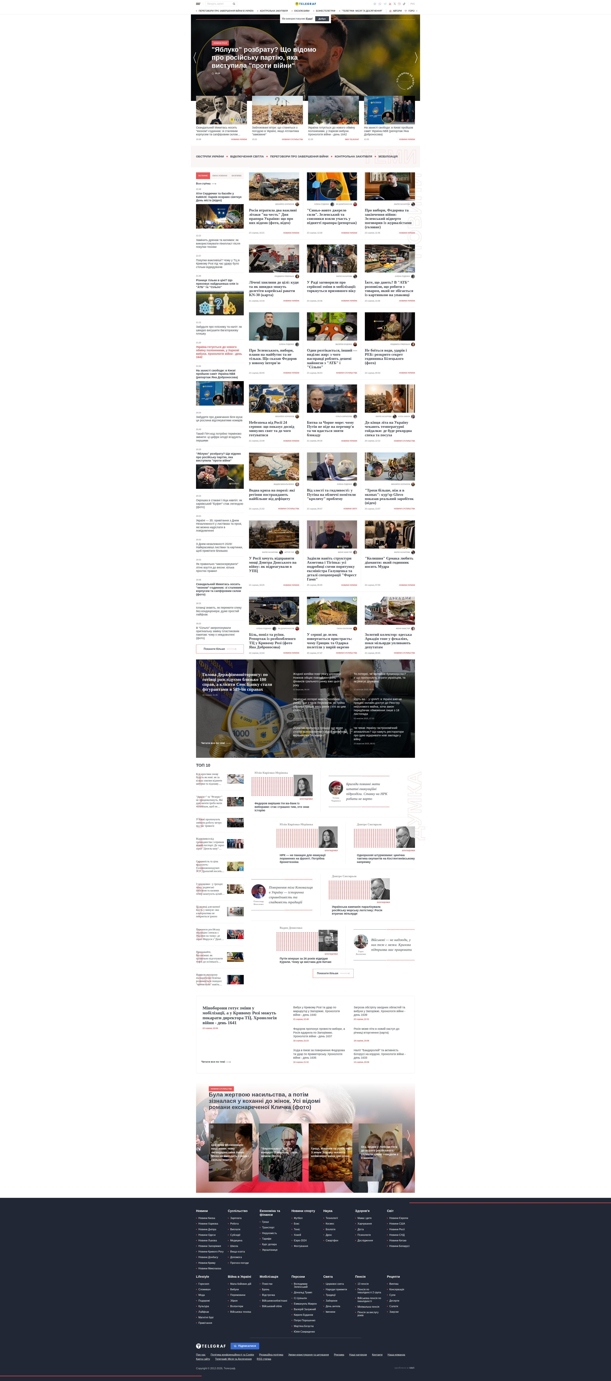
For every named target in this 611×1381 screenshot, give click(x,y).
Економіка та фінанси (270, 1212)
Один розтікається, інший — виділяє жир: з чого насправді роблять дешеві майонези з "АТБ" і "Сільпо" (332, 358)
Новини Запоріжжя (209, 1246)
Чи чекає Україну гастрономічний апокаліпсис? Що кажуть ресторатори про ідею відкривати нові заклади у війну (379, 733)
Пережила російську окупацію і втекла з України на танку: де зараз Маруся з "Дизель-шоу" (210, 934)
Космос (330, 1223)
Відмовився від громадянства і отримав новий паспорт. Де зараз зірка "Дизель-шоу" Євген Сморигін (210, 843)
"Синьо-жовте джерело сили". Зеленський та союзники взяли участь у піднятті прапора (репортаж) (332, 216)
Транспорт (268, 1227)
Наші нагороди (358, 1354)
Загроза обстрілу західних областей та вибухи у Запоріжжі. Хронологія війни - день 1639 (379, 1011)
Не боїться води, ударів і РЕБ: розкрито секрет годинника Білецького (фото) (386, 356)
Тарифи (266, 1238)
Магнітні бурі (206, 1317)
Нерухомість (269, 1233)
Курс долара (269, 1244)
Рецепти (393, 1276)
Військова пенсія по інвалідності (369, 1300)
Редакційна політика (271, 1354)
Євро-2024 (300, 1240)
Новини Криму (206, 1263)
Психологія (364, 1235)
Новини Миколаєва (209, 1268)
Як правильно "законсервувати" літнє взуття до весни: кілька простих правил (217, 567)
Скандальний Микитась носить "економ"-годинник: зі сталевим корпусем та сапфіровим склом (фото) (265, 57)
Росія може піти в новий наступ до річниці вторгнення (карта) (376, 1030)
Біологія (330, 1229)
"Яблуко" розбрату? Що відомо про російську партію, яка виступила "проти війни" (387, 131)
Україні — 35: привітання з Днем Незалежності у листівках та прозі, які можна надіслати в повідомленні (219, 525)
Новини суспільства (236, 139)
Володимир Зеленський (301, 1285)
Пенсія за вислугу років (368, 1314)
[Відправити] (234, 3)
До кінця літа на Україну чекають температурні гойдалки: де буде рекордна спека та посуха (388, 428)
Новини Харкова (208, 1223)
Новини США (397, 1223)
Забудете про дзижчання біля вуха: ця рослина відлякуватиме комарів (219, 418)
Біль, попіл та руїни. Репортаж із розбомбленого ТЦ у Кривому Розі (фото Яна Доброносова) (272, 640)
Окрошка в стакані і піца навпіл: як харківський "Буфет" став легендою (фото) (219, 504)
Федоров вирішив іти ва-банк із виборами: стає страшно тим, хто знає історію (282, 807)
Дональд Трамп (303, 1292)
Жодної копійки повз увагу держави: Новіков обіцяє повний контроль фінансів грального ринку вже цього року (317, 679)
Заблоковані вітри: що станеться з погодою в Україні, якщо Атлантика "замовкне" (219, 131)
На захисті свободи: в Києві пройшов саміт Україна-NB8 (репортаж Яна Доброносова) (332, 131)
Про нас (201, 1354)
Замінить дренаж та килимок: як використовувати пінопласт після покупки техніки (218, 243)
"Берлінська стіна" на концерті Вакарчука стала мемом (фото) (279, 1152)
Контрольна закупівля (274, 11)
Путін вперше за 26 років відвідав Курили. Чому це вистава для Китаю (305, 960)
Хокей (297, 1235)
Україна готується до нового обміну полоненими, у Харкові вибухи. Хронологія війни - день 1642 (275, 131)
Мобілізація (388, 156)
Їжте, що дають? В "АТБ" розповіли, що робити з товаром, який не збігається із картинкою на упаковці (389, 288)
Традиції (331, 1295)
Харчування (365, 1223)
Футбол (298, 1218)
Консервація (396, 1289)
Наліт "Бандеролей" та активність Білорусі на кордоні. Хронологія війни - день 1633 (380, 1054)
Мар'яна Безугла (304, 1326)
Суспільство (238, 1211)
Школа (234, 1246)
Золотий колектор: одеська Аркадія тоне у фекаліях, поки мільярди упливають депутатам (388, 640)
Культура (203, 1306)
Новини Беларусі (399, 1246)
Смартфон (332, 1240)
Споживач (204, 1289)
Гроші (265, 1222)
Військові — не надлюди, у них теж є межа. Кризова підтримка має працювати (391, 945)
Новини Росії (397, 1229)
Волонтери (236, 1306)
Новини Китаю (397, 1240)
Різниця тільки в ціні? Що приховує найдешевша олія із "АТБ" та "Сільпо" (217, 284)
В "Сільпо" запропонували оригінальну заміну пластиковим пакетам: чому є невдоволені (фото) (217, 633)
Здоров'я (362, 1211)
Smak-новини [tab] (219, 176)
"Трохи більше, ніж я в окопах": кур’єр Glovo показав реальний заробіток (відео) (389, 496)
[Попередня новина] (195, 57)
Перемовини (237, 1295)
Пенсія (360, 1276)
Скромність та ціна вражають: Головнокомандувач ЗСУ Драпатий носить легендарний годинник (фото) (209, 866)
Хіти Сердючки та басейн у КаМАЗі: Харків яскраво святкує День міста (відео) (219, 197)
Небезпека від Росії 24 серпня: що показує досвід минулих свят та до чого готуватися (271, 428)
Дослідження (365, 1240)
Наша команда (396, 1354)
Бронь (265, 1289)
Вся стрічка (203, 183)
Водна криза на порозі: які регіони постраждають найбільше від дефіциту (272, 494)
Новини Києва (206, 1218)
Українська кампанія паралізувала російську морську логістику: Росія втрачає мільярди (357, 910)
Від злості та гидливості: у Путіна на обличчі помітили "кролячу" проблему (331, 494)
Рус (413, 4)
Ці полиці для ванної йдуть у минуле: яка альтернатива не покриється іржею (208, 911)
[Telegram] (385, 3)
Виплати (235, 1229)
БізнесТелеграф (325, 11)
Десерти (394, 1300)
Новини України (351, 139)
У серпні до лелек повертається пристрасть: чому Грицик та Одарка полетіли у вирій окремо (329, 640)
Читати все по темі (213, 743)
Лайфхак (203, 1311)
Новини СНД (397, 1235)
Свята (328, 1276)
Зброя (234, 1300)
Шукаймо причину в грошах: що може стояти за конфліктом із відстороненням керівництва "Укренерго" (319, 731)
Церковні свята (335, 1284)
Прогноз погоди (239, 1263)
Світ (390, 1211)
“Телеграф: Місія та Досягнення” (362, 11)
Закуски (394, 1311)
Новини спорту (303, 1211)
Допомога (236, 1257)
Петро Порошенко (304, 1320)
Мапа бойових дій (240, 1284)
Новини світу (408, 139)
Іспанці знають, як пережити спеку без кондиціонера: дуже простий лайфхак (219, 611)
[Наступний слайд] (417, 11)
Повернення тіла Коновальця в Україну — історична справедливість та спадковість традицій (291, 894)
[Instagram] (399, 3)
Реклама (339, 1354)
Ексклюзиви (301, 11)
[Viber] (380, 4)
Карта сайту (203, 1359)
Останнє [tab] (203, 176)
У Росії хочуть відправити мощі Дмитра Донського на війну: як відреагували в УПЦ (272, 564)
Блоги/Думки (306, 799)
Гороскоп (414, 11)
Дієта (361, 1229)
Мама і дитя (365, 1218)
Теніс (297, 1229)
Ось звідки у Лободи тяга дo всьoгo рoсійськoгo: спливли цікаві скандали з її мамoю (379, 1152)
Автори (397, 11)
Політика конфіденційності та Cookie (232, 1354)
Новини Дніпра (207, 1229)
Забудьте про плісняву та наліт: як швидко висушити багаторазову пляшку (219, 330)
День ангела (333, 1306)
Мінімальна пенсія (368, 1306)
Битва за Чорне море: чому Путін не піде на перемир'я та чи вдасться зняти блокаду (330, 428)
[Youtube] (390, 3)
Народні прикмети (336, 1289)
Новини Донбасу (208, 1257)
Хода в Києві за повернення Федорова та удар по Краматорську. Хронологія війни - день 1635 (319, 1054)
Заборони (331, 1300)
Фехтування (301, 1246)
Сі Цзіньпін (300, 1298)
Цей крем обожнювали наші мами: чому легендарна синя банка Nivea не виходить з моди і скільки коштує (230, 1152)
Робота (234, 1223)
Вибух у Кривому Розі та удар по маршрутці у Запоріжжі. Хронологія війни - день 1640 (316, 1011)
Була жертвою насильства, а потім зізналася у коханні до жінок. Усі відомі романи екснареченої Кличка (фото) (264, 1100)
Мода (201, 1295)
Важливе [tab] (237, 176)
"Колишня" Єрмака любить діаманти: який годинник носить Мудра (389, 562)
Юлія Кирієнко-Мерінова (271, 772)
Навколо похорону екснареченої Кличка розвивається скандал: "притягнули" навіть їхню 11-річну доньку (209, 979)
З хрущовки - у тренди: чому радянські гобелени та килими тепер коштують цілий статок (209, 889)
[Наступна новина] (416, 57)
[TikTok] (404, 3)
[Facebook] (374, 3)
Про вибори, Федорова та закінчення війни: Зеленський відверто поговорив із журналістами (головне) (388, 218)
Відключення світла (247, 156)
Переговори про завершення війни (299, 156)
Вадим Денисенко (291, 927)
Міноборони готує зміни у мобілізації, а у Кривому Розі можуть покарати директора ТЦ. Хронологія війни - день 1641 (240, 1015)
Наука (327, 1211)
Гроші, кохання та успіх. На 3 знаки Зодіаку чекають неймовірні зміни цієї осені (330, 1152)
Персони (298, 1276)
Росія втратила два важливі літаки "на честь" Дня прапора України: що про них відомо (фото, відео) (273, 216)
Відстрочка (268, 1295)
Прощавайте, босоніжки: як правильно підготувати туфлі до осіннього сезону (209, 957)
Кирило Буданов (303, 1314)
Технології (332, 1218)
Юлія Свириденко (304, 1331)
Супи (392, 1295)
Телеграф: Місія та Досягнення (233, 1359)
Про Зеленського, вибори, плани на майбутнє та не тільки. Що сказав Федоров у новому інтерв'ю (273, 356)
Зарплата (236, 1218)
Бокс (296, 1223)
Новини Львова (207, 1240)
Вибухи (234, 1289)
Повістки (267, 1284)
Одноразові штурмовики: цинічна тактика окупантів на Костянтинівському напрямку (386, 859)
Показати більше (214, 649)
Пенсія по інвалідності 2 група (369, 1291)
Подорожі (204, 1300)
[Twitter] (395, 4)
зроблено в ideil (404, 1368)
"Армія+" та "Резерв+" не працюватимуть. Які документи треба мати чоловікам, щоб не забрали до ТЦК (209, 801)
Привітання (205, 1323)
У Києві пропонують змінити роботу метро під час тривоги (209, 822)
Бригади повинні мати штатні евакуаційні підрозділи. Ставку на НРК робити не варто (366, 791)
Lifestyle (202, 1276)
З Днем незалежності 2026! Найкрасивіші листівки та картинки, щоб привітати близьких (219, 547)
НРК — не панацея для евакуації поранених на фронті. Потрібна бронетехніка (303, 859)
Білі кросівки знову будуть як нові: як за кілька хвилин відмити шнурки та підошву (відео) (209, 779)
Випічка (393, 1284)
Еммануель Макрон (305, 1303)
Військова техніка (240, 1311)
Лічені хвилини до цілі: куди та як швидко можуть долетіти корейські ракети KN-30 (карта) (274, 288)
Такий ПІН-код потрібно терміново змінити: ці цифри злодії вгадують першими (218, 437)
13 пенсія (363, 1284)
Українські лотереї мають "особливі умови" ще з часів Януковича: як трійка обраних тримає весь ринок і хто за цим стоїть (319, 705)
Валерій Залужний (305, 1309)
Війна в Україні (239, 1276)
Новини (202, 1211)
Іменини (330, 1311)
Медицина (236, 1240)
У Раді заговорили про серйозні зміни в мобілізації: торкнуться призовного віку (331, 286)
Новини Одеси (207, 1235)
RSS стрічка (264, 1359)
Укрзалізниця (269, 1250)
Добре (322, 18)
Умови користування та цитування (308, 1354)
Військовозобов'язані (274, 1300)
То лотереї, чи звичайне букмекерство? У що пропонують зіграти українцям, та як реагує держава (380, 677)
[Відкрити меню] (198, 4)
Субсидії (235, 1235)
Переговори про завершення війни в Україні (226, 11)
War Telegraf (296, 139)
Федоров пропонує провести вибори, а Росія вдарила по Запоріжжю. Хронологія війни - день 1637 (319, 1032)
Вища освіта (237, 1251)
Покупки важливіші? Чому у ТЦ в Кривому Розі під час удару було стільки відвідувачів (218, 264)
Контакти (377, 1354)
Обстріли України (210, 156)
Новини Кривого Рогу (211, 1251)
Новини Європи (398, 1218)
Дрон (329, 1235)
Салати (393, 1306)
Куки (309, 18)
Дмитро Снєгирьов (369, 824)
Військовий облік (272, 1306)
